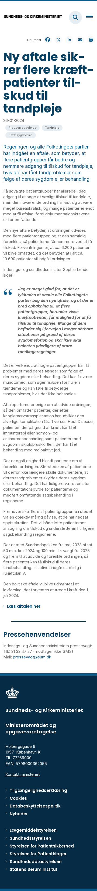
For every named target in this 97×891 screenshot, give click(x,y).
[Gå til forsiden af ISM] (31, 17)
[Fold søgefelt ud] (75, 17)
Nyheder (19, 814)
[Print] (91, 40)
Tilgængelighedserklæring (38, 790)
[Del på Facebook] (48, 40)
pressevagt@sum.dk (32, 657)
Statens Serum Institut (33, 869)
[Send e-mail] (80, 40)
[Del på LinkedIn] (69, 40)
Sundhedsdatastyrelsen (36, 861)
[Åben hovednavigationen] (91, 17)
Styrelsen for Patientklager (38, 854)
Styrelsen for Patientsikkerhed (42, 846)
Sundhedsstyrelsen (30, 838)
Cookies (18, 798)
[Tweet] (58, 40)
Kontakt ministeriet (22, 774)
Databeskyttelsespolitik (35, 806)
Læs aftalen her (23, 606)
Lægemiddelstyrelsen (33, 830)
